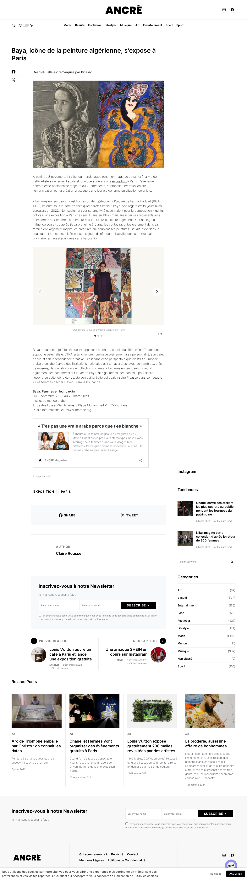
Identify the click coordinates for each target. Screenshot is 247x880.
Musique (183, 651)
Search (232, 561)
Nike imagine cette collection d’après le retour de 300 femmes (215, 536)
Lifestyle (54, 664)
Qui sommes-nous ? (93, 854)
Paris (66, 491)
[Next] (156, 291)
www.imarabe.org (78, 410)
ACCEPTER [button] (235, 873)
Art (180, 590)
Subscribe (136, 605)
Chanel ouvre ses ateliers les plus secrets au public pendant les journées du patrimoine (214, 508)
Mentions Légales (91, 860)
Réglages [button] (215, 873)
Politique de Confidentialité (126, 860)
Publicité (117, 854)
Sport (181, 666)
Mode (120, 660)
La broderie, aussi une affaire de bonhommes (206, 743)
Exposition (43, 491)
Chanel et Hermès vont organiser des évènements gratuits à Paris (94, 746)
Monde (182, 643)
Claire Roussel (69, 553)
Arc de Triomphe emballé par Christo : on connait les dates (36, 746)
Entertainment (187, 605)
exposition (119, 181)
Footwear (184, 620)
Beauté (182, 598)
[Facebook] (232, 9)
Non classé (185, 658)
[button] (13, 25)
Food (181, 613)
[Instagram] (224, 9)
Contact (132, 854)
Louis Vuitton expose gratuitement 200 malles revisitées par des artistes (151, 746)
